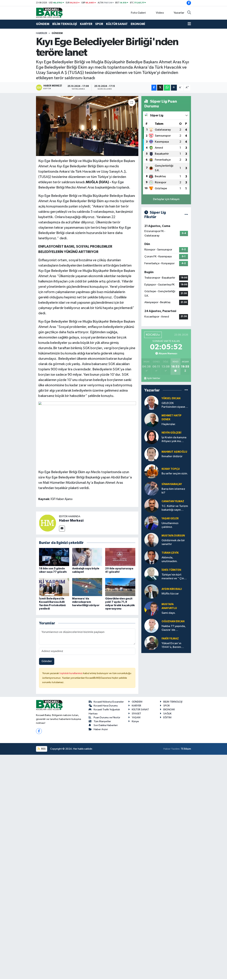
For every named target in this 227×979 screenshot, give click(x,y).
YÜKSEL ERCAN (171, 398)
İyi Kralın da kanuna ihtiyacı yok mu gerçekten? (174, 439)
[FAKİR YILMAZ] (151, 642)
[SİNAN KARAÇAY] (151, 488)
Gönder (46, 661)
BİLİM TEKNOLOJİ (64, 23)
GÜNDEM (42, 23)
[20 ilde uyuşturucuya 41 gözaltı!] (120, 556)
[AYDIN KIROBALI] (151, 591)
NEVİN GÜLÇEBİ (171, 432)
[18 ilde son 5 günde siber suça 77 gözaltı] (54, 556)
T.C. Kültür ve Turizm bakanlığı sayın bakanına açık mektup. (175, 508)
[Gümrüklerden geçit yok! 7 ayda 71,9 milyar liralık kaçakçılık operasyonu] (120, 586)
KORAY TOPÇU (171, 469)
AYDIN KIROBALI (172, 589)
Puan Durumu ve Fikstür (107, 717)
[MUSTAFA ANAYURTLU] (151, 608)
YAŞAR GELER (170, 518)
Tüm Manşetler (102, 721)
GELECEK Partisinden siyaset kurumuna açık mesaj (174, 405)
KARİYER (86, 23)
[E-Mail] (62, 529)
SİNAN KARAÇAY (172, 484)
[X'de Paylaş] (160, 88)
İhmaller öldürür (172, 456)
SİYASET (136, 713)
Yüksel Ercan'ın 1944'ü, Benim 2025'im (171, 645)
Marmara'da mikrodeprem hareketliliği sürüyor (85, 602)
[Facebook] (39, 731)
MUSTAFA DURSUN (173, 535)
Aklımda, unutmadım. (170, 559)
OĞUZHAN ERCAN (173, 621)
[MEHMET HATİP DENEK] (151, 419)
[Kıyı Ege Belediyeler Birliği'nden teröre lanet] (87, 126)
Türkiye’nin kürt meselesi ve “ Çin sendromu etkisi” (173, 577)
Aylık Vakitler (153, 378)
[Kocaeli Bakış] (49, 13)
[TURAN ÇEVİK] (151, 557)
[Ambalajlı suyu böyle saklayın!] (87, 556)
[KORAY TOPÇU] (151, 471)
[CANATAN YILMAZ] (151, 505)
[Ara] (189, 13)
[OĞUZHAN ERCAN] (151, 625)
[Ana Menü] (189, 24)
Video (160, 12)
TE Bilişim (186, 748)
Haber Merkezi (71, 520)
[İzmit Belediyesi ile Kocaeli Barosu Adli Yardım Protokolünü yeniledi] (54, 586)
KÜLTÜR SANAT (117, 23)
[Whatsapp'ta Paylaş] (167, 88)
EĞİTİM (167, 717)
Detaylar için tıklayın (166, 199)
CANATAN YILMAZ (173, 501)
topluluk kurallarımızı (71, 673)
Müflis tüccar (170, 593)
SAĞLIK (167, 713)
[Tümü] (186, 390)
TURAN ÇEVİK (170, 552)
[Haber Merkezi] (47, 522)
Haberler (41, 33)
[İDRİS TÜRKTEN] (151, 574)
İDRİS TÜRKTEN (171, 570)
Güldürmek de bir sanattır (173, 542)
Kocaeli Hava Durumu (106, 705)
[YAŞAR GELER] (151, 522)
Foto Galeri (138, 12)
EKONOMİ (138, 23)
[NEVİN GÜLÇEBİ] (151, 436)
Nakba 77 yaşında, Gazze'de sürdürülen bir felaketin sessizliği (174, 628)
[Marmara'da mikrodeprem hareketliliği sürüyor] (87, 586)
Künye (135, 721)
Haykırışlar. (169, 424)
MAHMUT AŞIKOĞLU (174, 451)
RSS (43, 748)
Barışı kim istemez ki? (173, 490)
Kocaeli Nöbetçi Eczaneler (109, 701)
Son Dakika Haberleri (106, 725)
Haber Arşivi (101, 729)
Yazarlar (179, 12)
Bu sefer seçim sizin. (175, 473)
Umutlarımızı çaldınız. (170, 525)
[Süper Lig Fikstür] (186, 214)
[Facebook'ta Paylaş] (153, 88)
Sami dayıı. (169, 612)
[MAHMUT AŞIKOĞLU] (151, 454)
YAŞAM (136, 717)
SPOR (99, 23)
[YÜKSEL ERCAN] (151, 402)
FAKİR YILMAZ (170, 638)
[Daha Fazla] (174, 88)
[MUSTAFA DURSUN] (151, 539)
